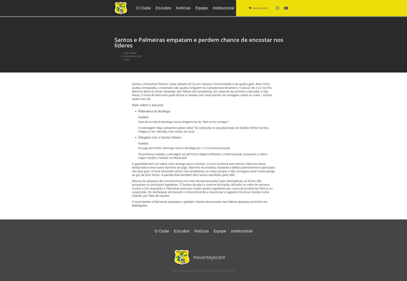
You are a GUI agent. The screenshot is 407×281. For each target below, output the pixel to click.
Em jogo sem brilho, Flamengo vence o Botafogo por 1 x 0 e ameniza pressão (184, 148)
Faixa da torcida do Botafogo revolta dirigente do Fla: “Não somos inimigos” (183, 122)
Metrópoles (139, 205)
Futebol (143, 117)
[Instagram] (277, 8)
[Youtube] (286, 8)
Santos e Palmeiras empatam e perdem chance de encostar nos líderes (189, 202)
